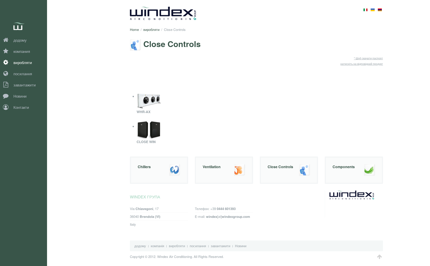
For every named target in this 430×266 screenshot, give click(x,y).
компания (21, 51)
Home (134, 29)
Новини (20, 96)
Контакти (21, 107)
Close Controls (280, 166)
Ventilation (212, 166)
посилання (22, 73)
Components (344, 166)
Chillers (144, 166)
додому (20, 40)
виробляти (22, 62)
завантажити (24, 85)
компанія (157, 245)
